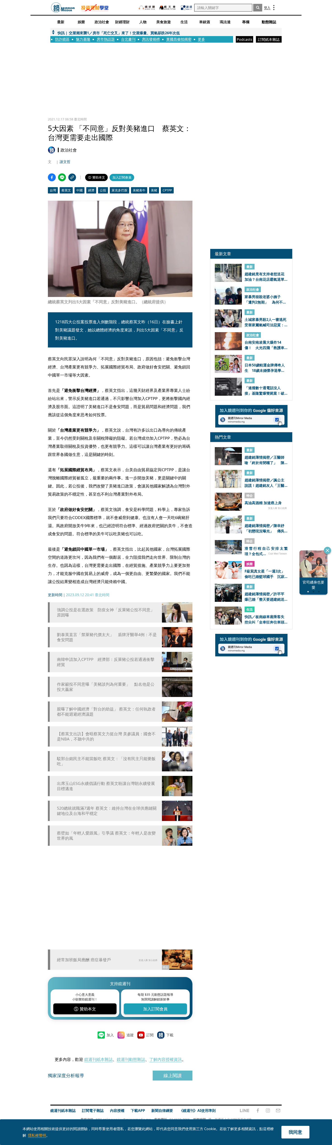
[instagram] (268, 1110)
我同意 (295, 1132)
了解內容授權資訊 (165, 1059)
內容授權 (117, 1110)
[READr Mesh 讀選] (186, 7)
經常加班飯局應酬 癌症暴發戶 (84, 959)
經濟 (91, 190)
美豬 (154, 190)
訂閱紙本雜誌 (269, 39)
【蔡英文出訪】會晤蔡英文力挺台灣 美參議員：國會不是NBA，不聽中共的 (106, 736)
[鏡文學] (168, 7)
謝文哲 (65, 161)
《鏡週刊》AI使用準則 (197, 1110)
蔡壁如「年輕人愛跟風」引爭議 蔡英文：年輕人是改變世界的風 (106, 835)
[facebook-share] (52, 177)
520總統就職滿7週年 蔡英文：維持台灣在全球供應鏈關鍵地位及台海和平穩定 (107, 811)
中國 (79, 190)
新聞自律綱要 (162, 1110)
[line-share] (62, 177)
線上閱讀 (173, 1075)
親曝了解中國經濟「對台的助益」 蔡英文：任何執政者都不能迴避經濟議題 (106, 711)
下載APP (138, 1110)
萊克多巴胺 (119, 190)
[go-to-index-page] (63, 7)
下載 (169, 1034)
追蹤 (130, 1034)
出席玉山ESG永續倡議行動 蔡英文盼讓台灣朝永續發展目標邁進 (106, 786)
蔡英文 (66, 190)
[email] (278, 1110)
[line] (244, 1110)
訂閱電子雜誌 (93, 1110)
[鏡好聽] (146, 7)
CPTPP (167, 190)
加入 (110, 1034)
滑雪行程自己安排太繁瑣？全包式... (266, 551)
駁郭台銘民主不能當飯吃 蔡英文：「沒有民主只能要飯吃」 (106, 761)
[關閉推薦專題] (327, 550)
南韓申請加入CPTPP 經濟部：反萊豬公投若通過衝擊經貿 (105, 662)
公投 (103, 190)
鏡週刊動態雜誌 (131, 1059)
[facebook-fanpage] (257, 1110)
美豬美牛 (139, 190)
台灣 (53, 190)
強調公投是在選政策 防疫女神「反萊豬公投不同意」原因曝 (105, 612)
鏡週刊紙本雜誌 (98, 1059)
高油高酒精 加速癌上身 (263, 502)
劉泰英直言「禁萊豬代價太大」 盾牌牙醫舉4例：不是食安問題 (107, 637)
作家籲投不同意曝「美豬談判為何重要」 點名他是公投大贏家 (105, 687)
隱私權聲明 (37, 1135)
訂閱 (150, 1034)
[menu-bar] (273, 7)
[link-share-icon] (72, 177)
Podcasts (244, 39)
